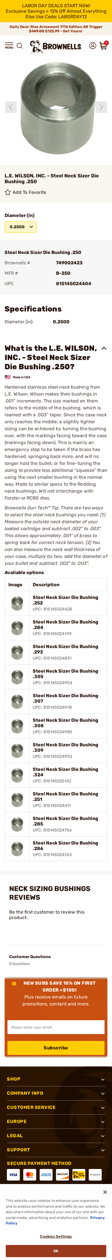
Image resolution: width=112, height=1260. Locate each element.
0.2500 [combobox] (17, 226)
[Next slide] (101, 107)
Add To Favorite (30, 192)
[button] (9, 45)
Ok (55, 1251)
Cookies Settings (56, 1236)
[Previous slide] (11, 107)
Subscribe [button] (56, 1048)
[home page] (56, 46)
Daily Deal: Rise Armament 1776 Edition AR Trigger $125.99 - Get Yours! (56, 29)
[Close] (105, 1192)
